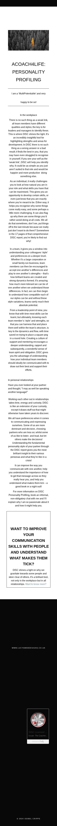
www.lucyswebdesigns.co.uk (28, 648)
